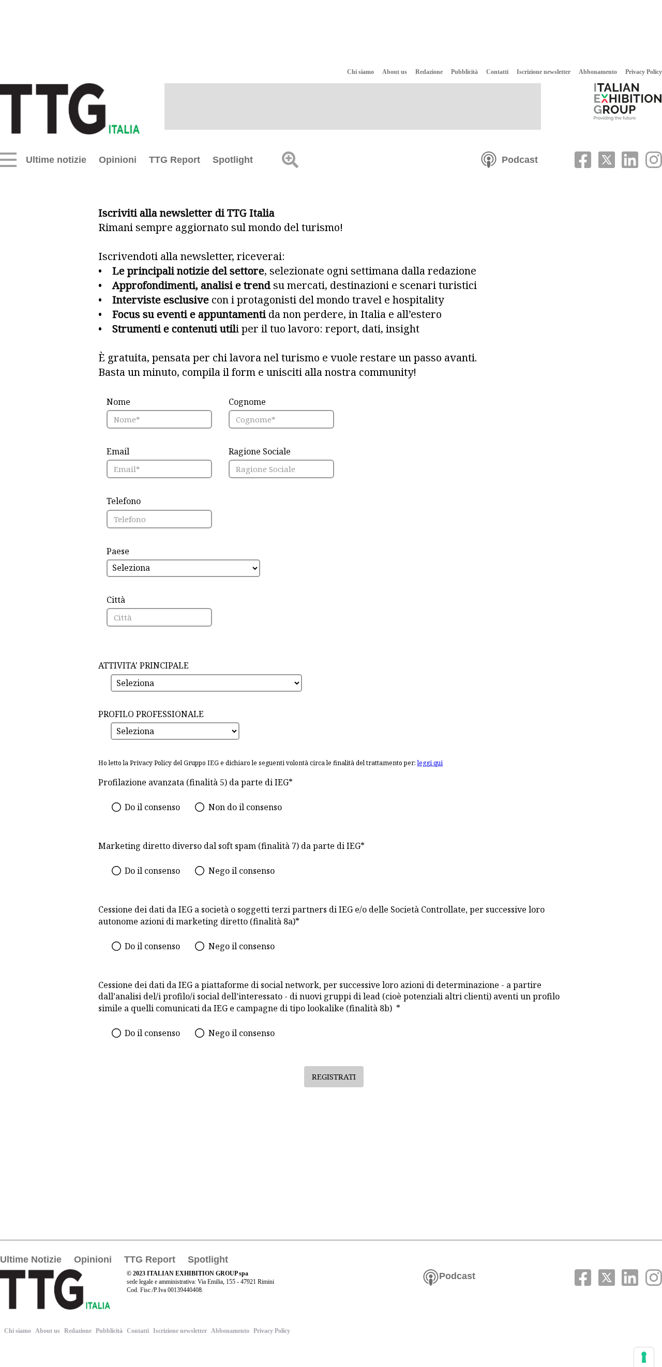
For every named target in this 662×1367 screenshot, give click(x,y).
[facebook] (582, 158)
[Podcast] (488, 158)
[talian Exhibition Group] (628, 101)
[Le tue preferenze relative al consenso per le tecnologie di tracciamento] (644, 1357)
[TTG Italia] (70, 108)
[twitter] (605, 158)
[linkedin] (629, 158)
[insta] (651, 158)
